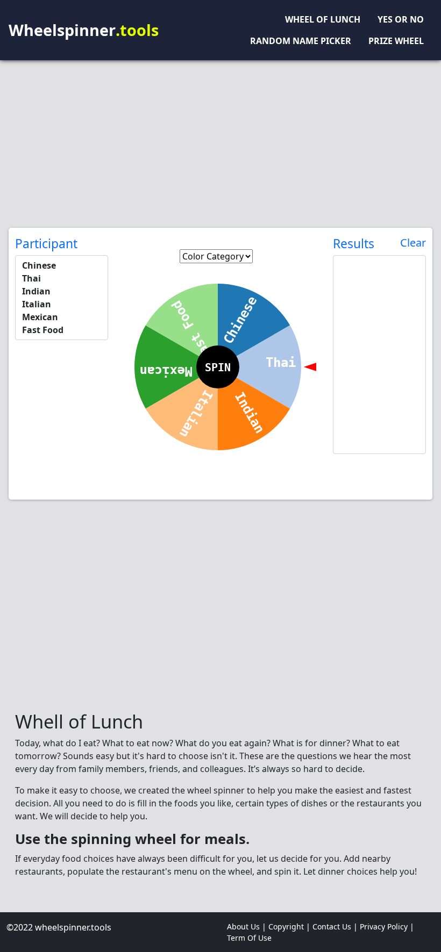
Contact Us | (336, 926)
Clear (413, 242)
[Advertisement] (220, 144)
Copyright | (290, 926)
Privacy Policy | (388, 926)
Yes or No (401, 19)
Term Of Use (249, 938)
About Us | (247, 926)
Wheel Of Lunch (322, 19)
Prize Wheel (396, 41)
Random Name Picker (300, 41)
